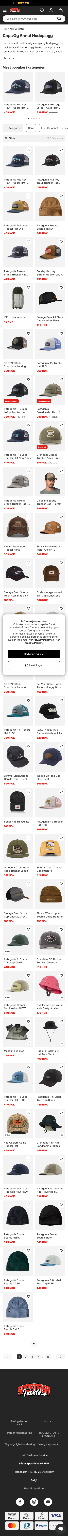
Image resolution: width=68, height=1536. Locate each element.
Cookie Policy (33, 642)
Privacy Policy (42, 639)
